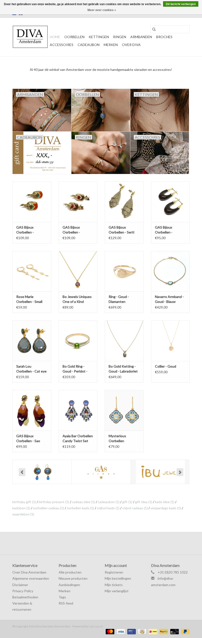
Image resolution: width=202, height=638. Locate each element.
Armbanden (141, 37)
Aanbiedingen (69, 585)
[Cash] (141, 631)
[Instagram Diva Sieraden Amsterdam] (105, 543)
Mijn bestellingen (118, 578)
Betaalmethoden (25, 597)
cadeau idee (83, 502)
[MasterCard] (109, 631)
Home (55, 37)
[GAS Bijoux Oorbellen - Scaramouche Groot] (31, 201)
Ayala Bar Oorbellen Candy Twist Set (78, 438)
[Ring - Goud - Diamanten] (124, 271)
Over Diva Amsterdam (29, 572)
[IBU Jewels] (160, 472)
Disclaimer (20, 585)
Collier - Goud (165, 366)
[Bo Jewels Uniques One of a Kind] (78, 271)
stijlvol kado (108, 508)
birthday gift (24, 502)
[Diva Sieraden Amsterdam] (30, 37)
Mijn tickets (114, 585)
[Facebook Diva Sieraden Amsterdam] (97, 543)
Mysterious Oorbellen (117, 438)
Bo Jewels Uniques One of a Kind (77, 299)
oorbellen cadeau (48, 508)
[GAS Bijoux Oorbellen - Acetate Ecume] (170, 201)
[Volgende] (180, 472)
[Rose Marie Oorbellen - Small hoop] (31, 271)
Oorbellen (74, 37)
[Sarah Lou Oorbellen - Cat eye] (31, 340)
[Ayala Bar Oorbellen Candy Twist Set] (78, 410)
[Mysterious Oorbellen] (124, 410)
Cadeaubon (89, 45)
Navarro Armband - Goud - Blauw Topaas (169, 299)
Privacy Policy (22, 591)
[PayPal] (163, 631)
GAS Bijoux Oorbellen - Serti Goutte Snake (121, 230)
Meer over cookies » (101, 10)
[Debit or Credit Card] (173, 631)
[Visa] (120, 631)
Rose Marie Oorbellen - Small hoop (29, 299)
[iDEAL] (152, 631)
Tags (62, 597)
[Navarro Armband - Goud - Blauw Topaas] (170, 271)
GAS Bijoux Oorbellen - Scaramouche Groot (31, 230)
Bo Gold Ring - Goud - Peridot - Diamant (75, 369)
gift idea (143, 502)
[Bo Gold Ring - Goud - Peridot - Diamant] (78, 340)
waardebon (23, 514)
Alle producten (70, 572)
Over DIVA (131, 45)
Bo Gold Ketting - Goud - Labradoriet (123, 368)
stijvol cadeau (135, 508)
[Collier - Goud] (170, 340)
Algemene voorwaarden (30, 578)
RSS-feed (66, 603)
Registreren (114, 572)
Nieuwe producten (73, 578)
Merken (111, 45)
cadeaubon (108, 502)
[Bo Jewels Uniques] (42, 472)
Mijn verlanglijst (117, 591)
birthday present (54, 502)
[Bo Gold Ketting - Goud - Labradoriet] (124, 340)
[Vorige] (22, 472)
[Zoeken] (154, 29)
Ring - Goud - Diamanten (119, 299)
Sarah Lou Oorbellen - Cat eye (31, 368)
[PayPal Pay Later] (184, 631)
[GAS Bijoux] (101, 472)
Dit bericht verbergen (181, 4)
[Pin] (131, 631)
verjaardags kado (166, 508)
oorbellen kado (80, 508)
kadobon (21, 508)
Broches (164, 37)
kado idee (164, 502)
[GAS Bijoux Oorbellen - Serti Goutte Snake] (124, 201)
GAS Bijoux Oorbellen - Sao (28, 438)
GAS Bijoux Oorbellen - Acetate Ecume (167, 230)
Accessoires (61, 45)
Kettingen (99, 37)
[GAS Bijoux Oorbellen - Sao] (31, 410)
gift (127, 502)
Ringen (119, 37)
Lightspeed (95, 626)
